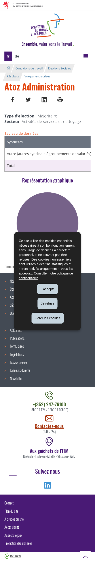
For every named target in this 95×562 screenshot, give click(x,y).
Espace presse (18, 362)
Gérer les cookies (47, 318)
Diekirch (28, 456)
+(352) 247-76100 (49, 404)
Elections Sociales (59, 68)
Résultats (13, 76)
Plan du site (11, 511)
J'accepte (48, 289)
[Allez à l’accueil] (8, 68)
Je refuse (47, 303)
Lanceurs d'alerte (20, 370)
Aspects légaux (13, 535)
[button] (86, 56)
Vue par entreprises (37, 76)
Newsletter (16, 378)
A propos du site (14, 519)
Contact (8, 503)
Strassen (62, 456)
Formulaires (17, 346)
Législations (17, 354)
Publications (17, 338)
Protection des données (18, 543)
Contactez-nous (49, 425)
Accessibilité (11, 527)
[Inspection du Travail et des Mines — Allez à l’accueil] (47, 25)
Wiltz (72, 456)
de (17, 56)
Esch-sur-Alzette (45, 456)
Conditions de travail (29, 68)
